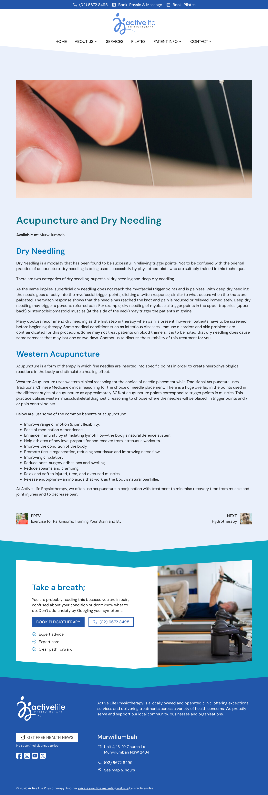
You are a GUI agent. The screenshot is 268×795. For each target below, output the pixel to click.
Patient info (165, 41)
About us (84, 41)
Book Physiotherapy (58, 621)
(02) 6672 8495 (114, 621)
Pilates (138, 41)
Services (114, 41)
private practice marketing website (103, 788)
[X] (43, 755)
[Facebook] (19, 755)
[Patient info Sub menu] (180, 41)
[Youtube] (35, 755)
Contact (199, 41)
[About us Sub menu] (95, 41)
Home (61, 41)
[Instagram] (27, 755)
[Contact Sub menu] (210, 41)
